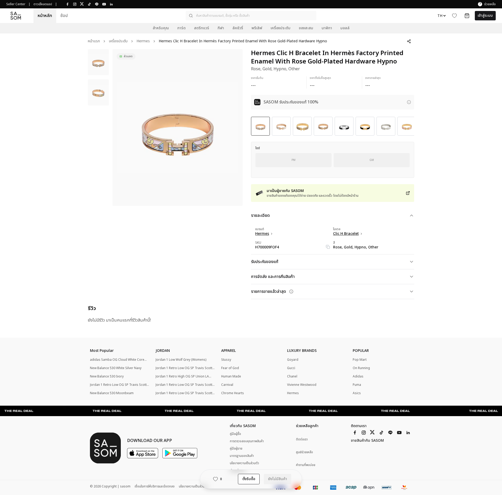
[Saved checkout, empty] (467, 15)
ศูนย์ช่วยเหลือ (304, 452)
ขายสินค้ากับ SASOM (367, 440)
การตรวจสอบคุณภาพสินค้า (247, 441)
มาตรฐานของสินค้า (242, 456)
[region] (177, 127)
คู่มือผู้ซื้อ (235, 434)
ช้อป (64, 16)
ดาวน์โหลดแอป (42, 4)
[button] (251, 15)
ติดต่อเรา (302, 439)
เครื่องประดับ (118, 41)
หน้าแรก (94, 41)
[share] (409, 41)
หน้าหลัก (45, 16)
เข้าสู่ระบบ (485, 15)
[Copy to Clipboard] (328, 247)
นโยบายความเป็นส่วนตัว (244, 463)
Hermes (143, 41)
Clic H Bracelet (346, 233)
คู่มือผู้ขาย (236, 448)
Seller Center (15, 4)
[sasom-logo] (15, 16)
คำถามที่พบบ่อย (305, 465)
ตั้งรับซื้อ (248, 479)
